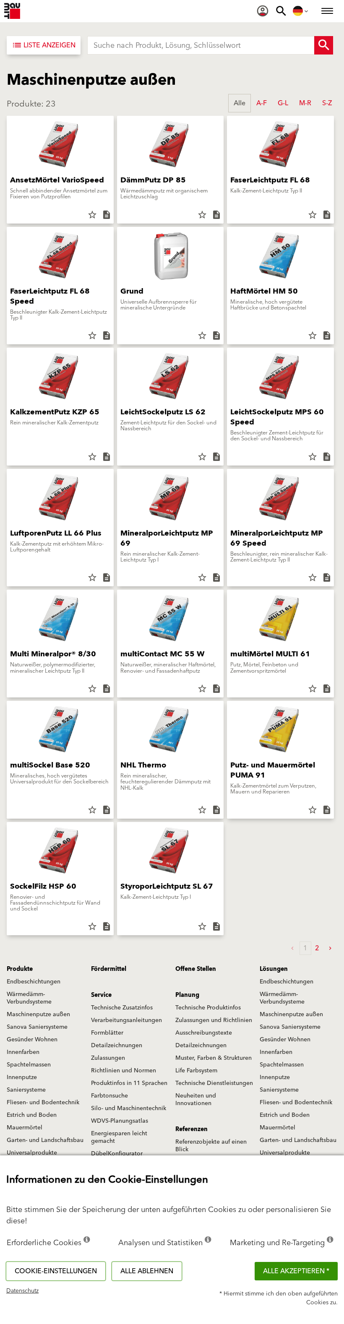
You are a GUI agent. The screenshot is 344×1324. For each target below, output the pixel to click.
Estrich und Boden (32, 1115)
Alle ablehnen (146, 1271)
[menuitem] (262, 10)
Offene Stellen (195, 969)
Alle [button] (239, 103)
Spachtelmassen (29, 1065)
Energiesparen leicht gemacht (119, 1137)
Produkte (20, 969)
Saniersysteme (26, 1090)
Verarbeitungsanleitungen (126, 1020)
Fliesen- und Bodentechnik (43, 1103)
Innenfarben (23, 1052)
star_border (92, 215)
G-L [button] (283, 103)
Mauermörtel (24, 1128)
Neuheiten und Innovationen (195, 1099)
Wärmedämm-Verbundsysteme (29, 998)
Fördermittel (108, 969)
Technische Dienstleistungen (214, 1083)
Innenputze (22, 1077)
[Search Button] (323, 45)
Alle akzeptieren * (296, 1271)
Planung (187, 995)
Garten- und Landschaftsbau (45, 1140)
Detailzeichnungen (116, 1045)
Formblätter (107, 1033)
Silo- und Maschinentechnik (128, 1108)
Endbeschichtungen (33, 982)
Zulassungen (108, 1058)
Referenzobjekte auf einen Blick (211, 1146)
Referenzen (191, 1129)
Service (101, 995)
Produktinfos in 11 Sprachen (129, 1083)
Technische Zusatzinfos (122, 1008)
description (107, 215)
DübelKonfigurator (117, 1154)
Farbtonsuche (109, 1096)
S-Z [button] (327, 103)
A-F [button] (261, 103)
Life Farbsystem (196, 1071)
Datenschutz (22, 1291)
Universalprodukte (32, 1153)
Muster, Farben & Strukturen (213, 1058)
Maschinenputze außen (38, 1014)
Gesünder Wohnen (32, 1040)
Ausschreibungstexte (203, 1033)
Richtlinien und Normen (123, 1071)
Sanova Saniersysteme (37, 1027)
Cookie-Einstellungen (56, 1271)
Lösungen (274, 969)
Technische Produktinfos (208, 1008)
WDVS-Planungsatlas (119, 1121)
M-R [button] (305, 103)
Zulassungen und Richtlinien (213, 1020)
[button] (330, 948)
